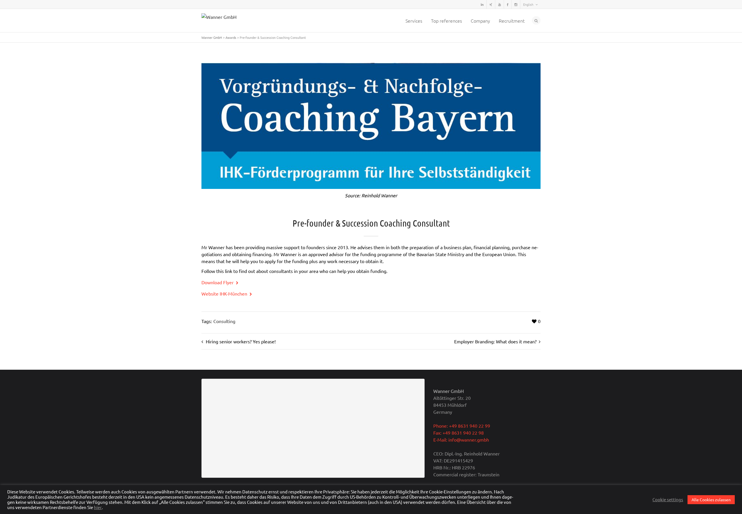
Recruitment (512, 20)
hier (98, 507)
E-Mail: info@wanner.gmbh (461, 439)
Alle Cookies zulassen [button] (711, 499)
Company (480, 20)
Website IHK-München (224, 293)
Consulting (224, 321)
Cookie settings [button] (667, 499)
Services (413, 20)
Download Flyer (218, 282)
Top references (446, 20)
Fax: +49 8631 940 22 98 (458, 432)
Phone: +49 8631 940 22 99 (461, 426)
